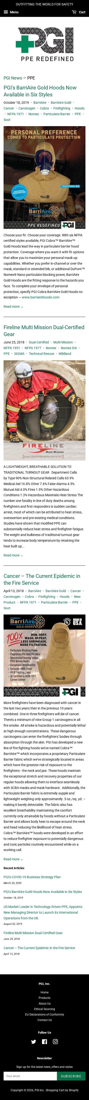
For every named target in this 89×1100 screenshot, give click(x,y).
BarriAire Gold (61, 102)
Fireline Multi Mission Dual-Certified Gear (33, 933)
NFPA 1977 (33, 348)
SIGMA (19, 354)
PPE (78, 114)
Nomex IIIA (69, 348)
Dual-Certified (39, 342)
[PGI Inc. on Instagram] (55, 1043)
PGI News (13, 77)
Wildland (65, 354)
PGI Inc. (39, 1090)
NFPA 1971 (15, 114)
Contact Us (44, 1020)
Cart (81, 12)
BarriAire (39, 102)
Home (44, 992)
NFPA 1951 (12, 348)
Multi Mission (63, 342)
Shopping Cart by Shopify (62, 1090)
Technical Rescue (41, 354)
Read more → (13, 306)
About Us (45, 1003)
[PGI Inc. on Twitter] (33, 1043)
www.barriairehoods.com (40, 297)
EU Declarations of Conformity (44, 1014)
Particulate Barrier (56, 114)
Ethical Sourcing (44, 1009)
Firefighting (61, 108)
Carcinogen (27, 108)
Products (44, 998)
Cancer (9, 108)
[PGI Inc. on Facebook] (44, 1043)
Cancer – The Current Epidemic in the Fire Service (39, 948)
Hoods (79, 108)
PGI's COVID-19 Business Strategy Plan (32, 877)
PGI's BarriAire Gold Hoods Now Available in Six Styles (43, 892)
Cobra (44, 108)
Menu (14, 12)
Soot (7, 120)
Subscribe (71, 1076)
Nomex (33, 114)
